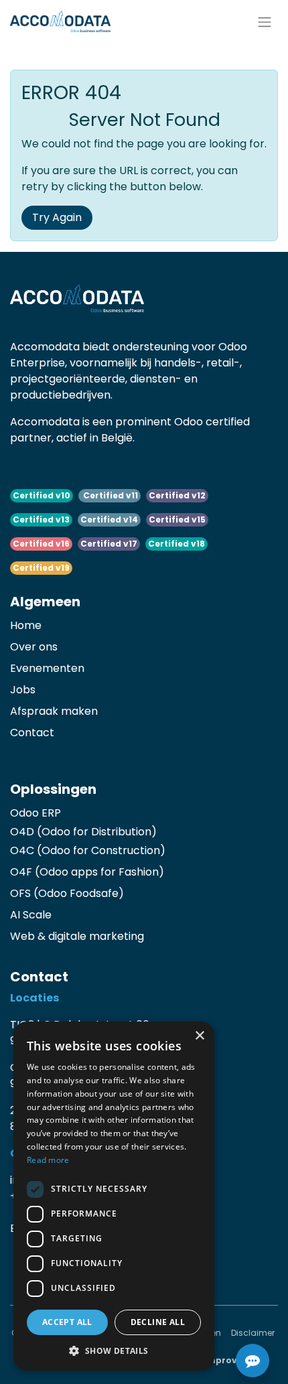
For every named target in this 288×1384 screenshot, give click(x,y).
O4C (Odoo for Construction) (87, 850)
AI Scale (31, 914)
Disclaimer (253, 1332)
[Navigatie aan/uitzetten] (264, 21)
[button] (114, 1350)
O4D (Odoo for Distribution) (83, 831)
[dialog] (113, 1196)
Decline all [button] (158, 1322)
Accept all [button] (67, 1322)
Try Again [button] (57, 217)
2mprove (221, 1360)
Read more (48, 1160)
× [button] (199, 1036)
